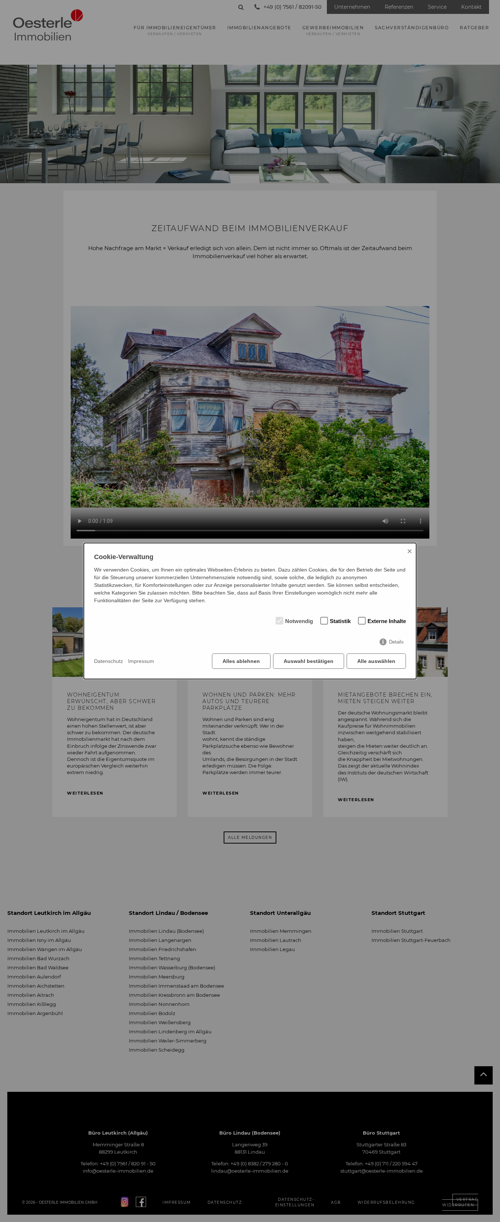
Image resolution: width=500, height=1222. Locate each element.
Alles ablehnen (241, 661)
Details (396, 642)
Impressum (141, 661)
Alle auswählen (376, 661)
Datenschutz (108, 661)
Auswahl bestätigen (308, 661)
